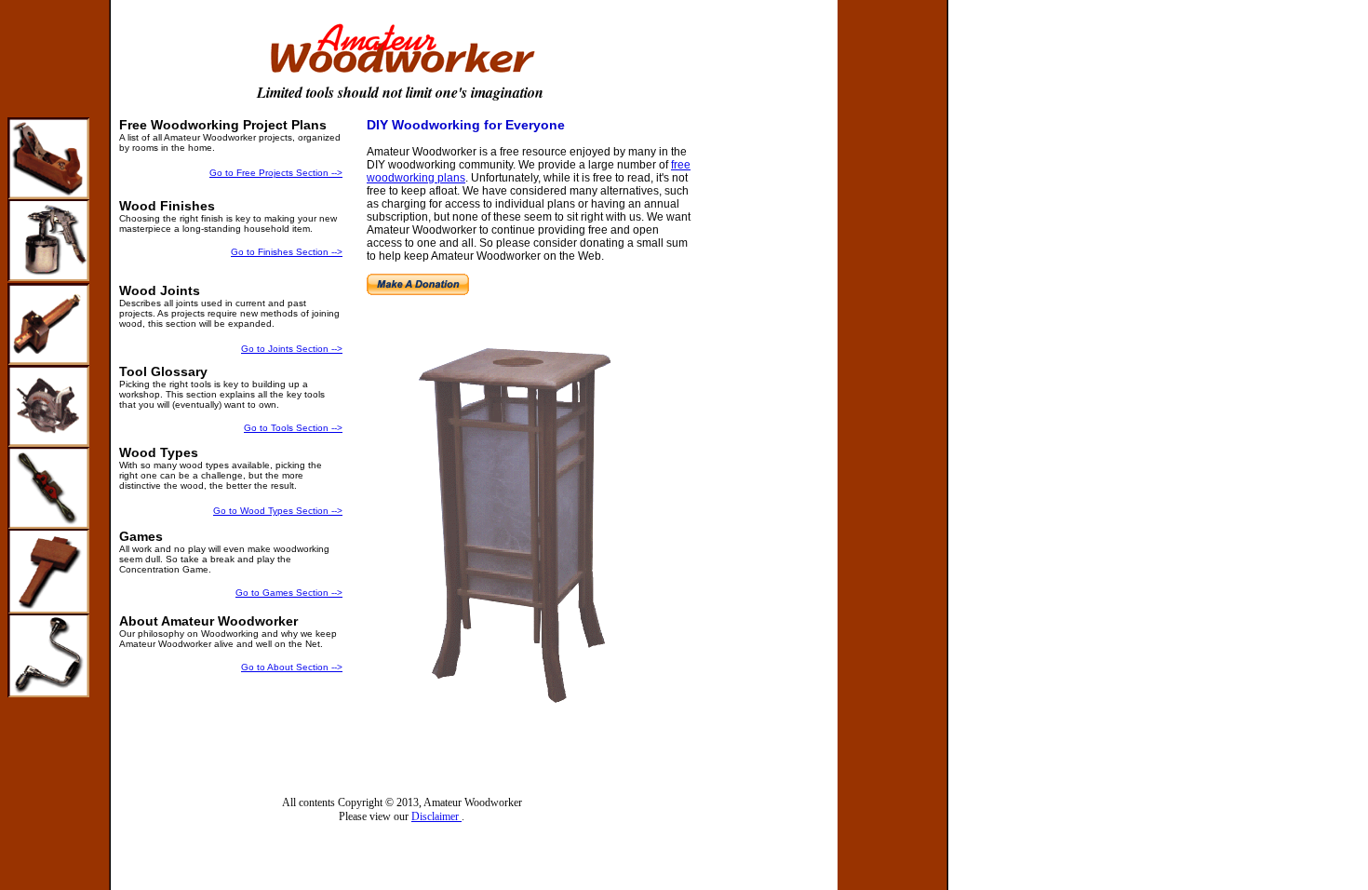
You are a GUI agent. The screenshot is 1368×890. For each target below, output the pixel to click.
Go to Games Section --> (288, 592)
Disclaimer (436, 816)
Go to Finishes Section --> (286, 252)
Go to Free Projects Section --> (275, 173)
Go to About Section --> (291, 667)
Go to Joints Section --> (291, 349)
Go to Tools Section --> (293, 428)
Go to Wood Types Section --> (277, 511)
